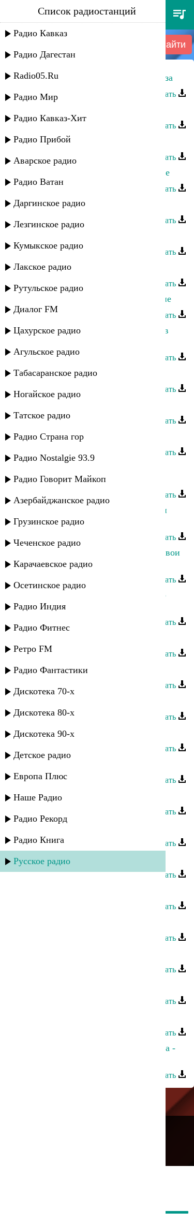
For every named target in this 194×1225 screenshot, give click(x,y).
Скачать (163, 94)
